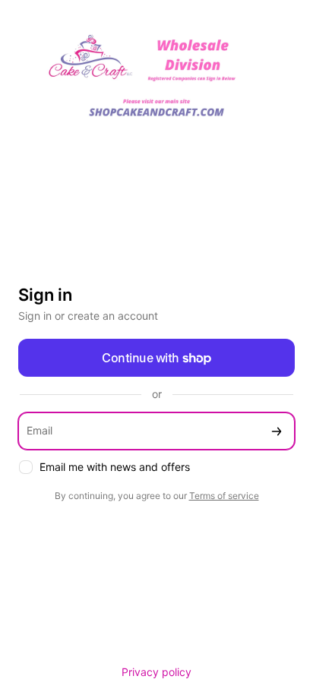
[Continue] (276, 431)
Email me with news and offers (115, 466)
